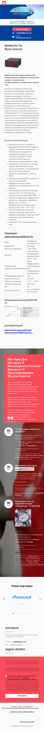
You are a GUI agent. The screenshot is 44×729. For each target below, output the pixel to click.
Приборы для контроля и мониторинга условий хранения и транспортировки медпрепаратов (24, 367)
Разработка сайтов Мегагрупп (22, 726)
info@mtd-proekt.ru (23, 38)
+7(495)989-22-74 (23, 33)
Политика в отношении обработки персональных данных (20, 708)
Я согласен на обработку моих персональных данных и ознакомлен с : (22, 677)
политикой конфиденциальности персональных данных (21, 678)
